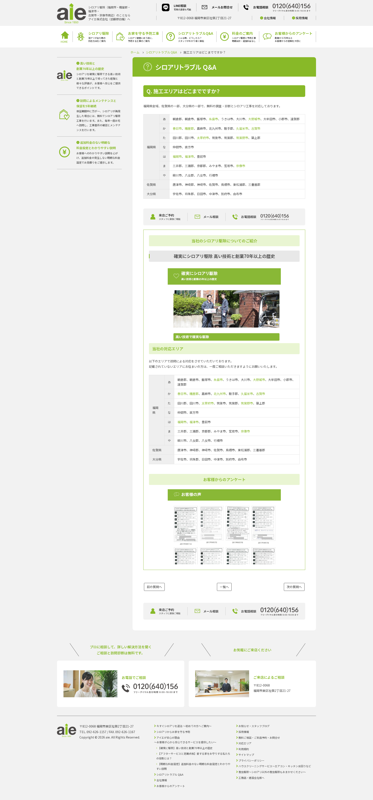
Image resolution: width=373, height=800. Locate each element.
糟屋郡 (189, 128)
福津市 (189, 156)
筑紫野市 (242, 138)
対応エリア (245, 743)
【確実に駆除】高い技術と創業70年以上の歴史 (185, 748)
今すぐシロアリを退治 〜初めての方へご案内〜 (184, 726)
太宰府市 (203, 138)
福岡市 (177, 156)
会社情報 (269, 18)
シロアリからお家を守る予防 (173, 732)
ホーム (134, 52)
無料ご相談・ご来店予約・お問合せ (259, 737)
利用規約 (244, 749)
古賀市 (255, 128)
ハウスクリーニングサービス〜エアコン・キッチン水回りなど (275, 766)
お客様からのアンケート (170, 786)
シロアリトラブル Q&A (161, 52)
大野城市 (254, 119)
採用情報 (301, 18)
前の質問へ (154, 587)
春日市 (177, 128)
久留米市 (242, 128)
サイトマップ (246, 754)
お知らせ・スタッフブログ (254, 726)
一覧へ (224, 587)
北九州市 (220, 393)
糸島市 (213, 119)
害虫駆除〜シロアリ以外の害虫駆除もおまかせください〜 (272, 772)
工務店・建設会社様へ (251, 777)
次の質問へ (294, 587)
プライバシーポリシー (251, 760)
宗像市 (240, 166)
